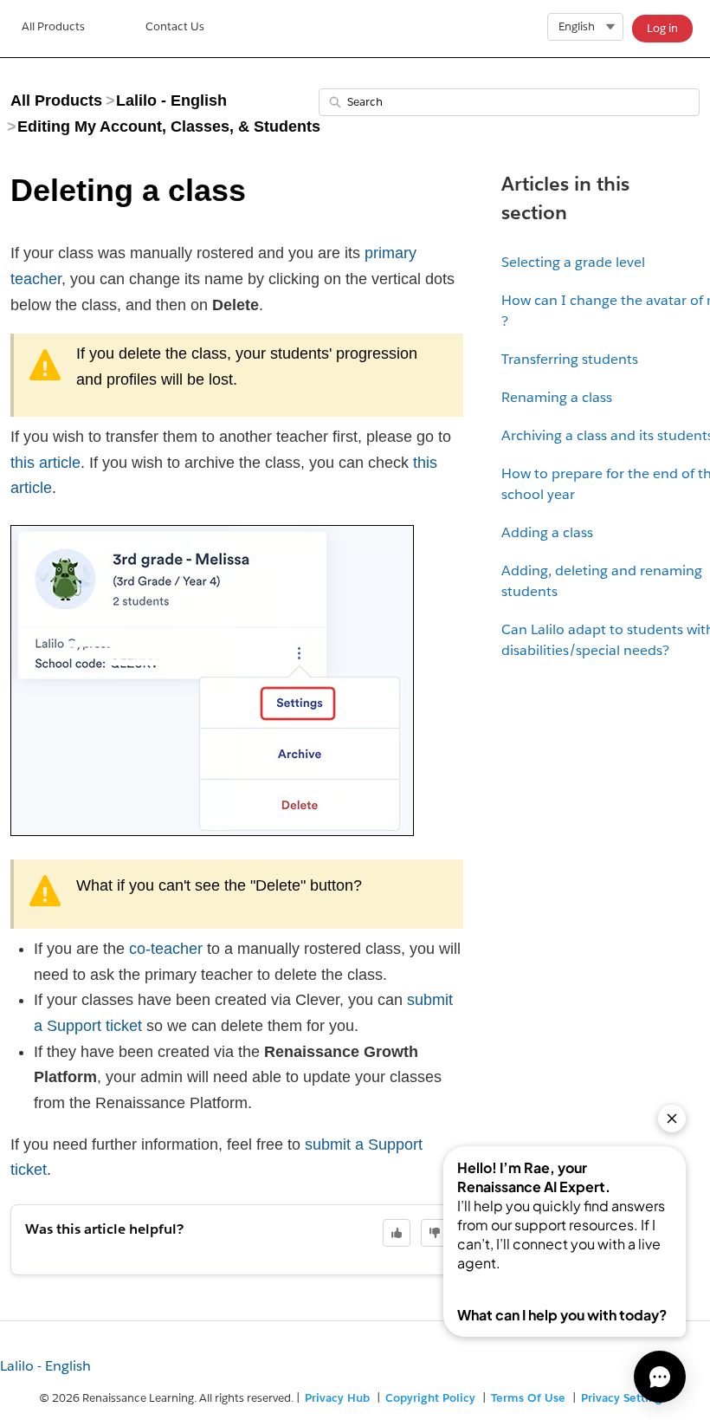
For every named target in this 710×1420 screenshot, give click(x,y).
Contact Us (174, 26)
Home (53, 28)
